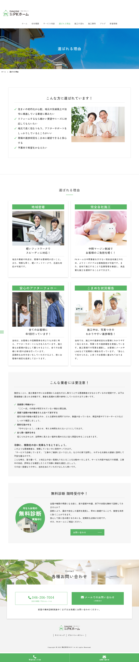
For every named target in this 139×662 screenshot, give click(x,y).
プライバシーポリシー (76, 635)
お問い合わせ (79, 532)
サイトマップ (60, 635)
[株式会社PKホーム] (69, 13)
